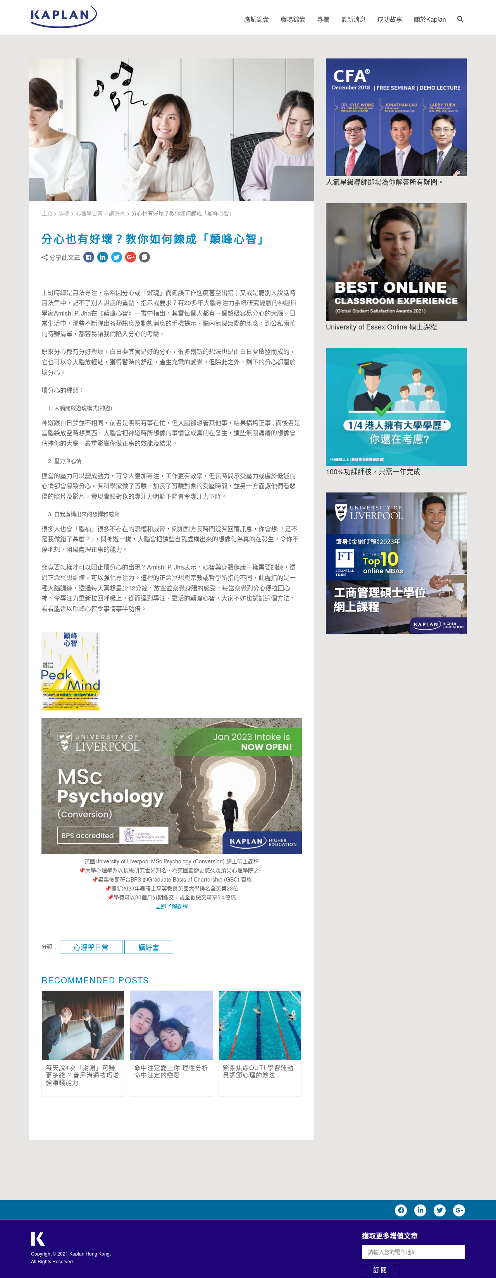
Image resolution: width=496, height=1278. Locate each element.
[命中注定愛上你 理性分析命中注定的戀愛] (171, 1025)
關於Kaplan (430, 19)
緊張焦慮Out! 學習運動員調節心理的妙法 (258, 1071)
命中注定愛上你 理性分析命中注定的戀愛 (171, 1071)
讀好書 (117, 213)
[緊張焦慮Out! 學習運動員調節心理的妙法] (260, 1025)
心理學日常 (89, 213)
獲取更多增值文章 (390, 1235)
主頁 (46, 213)
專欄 (323, 19)
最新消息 (353, 19)
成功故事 (389, 19)
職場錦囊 (293, 19)
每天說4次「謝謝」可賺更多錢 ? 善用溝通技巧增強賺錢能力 (82, 1075)
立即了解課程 (171, 906)
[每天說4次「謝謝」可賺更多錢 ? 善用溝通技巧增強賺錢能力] (83, 1025)
